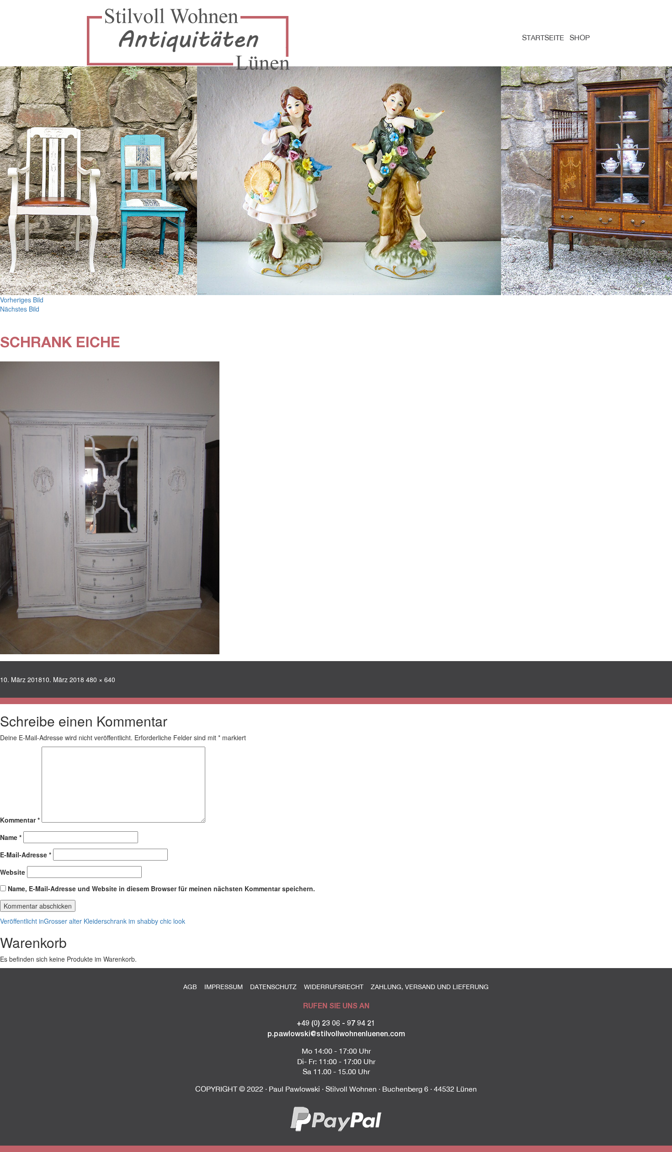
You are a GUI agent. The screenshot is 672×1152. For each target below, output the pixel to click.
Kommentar (20, 819)
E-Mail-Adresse (25, 854)
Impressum (223, 987)
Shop (580, 37)
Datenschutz (273, 987)
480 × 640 (100, 679)
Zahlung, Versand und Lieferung (430, 987)
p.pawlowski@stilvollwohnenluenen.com (336, 1033)
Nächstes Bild (19, 308)
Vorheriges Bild (21, 299)
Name (10, 837)
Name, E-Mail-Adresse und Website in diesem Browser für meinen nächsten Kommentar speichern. (161, 888)
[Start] (191, 39)
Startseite (543, 37)
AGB (190, 987)
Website (12, 872)
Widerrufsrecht (333, 987)
